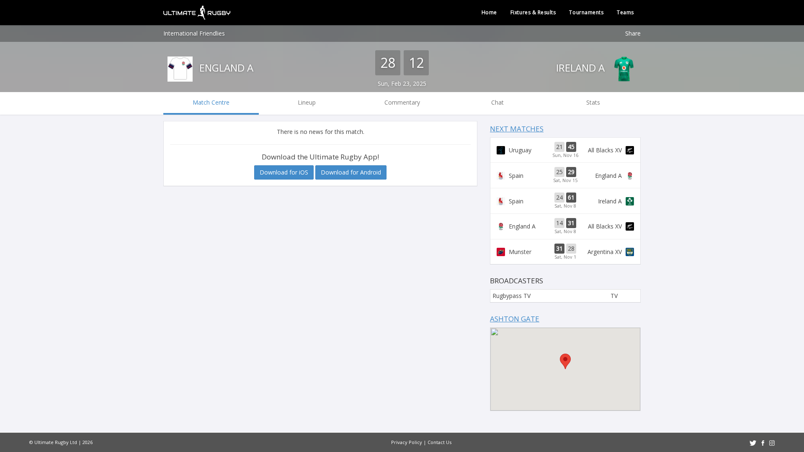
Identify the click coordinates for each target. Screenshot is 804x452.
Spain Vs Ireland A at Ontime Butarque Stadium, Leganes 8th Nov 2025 (565, 200)
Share (633, 33)
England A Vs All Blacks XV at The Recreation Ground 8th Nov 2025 (565, 226)
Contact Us (439, 442)
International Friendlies (194, 33)
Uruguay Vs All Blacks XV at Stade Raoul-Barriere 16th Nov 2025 (565, 150)
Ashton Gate (514, 319)
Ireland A (581, 67)
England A (225, 67)
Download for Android (351, 172)
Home (489, 12)
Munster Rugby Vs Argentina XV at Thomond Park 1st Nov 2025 (565, 252)
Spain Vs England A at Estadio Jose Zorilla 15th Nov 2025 (565, 175)
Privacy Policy (406, 442)
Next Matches (517, 129)
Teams (625, 12)
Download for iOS (284, 172)
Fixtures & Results (533, 12)
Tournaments (586, 12)
